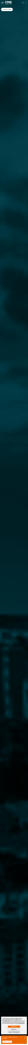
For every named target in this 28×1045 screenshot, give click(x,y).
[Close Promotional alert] (25, 1037)
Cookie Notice (20, 1023)
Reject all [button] (14, 1029)
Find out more (7, 1041)
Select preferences (14, 1032)
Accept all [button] (14, 1026)
